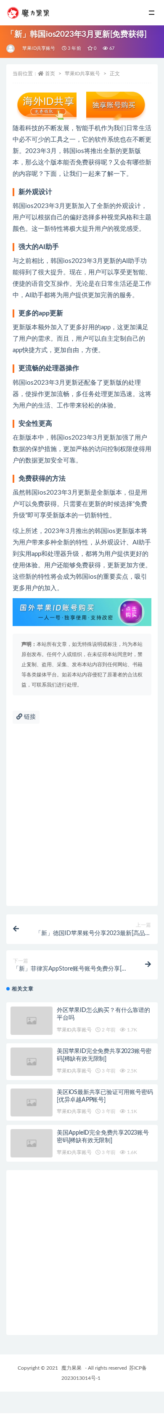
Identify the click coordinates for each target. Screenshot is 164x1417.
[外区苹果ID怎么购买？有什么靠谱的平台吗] (32, 1021)
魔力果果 (71, 1367)
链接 (29, 717)
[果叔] (11, 48)
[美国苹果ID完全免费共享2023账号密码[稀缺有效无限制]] (32, 1062)
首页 (50, 73)
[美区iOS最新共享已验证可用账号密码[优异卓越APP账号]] (32, 1103)
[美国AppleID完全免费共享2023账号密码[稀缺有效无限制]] (32, 1143)
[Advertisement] (82, 819)
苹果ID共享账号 (39, 48)
